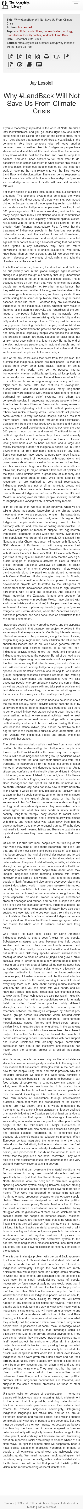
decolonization (52, 31)
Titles (33, 1503)
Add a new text (47, 1507)
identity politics (32, 35)
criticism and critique (29, 31)
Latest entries (69, 1503)
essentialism (14, 35)
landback (48, 35)
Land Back (61, 35)
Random (9, 1503)
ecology (67, 31)
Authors (44, 1503)
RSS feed (22, 1503)
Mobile (31, 1507)
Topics (55, 1503)
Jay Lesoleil (25, 27)
